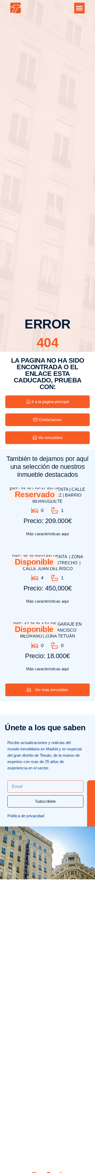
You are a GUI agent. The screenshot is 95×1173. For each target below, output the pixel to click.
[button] (79, 8)
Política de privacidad (25, 816)
